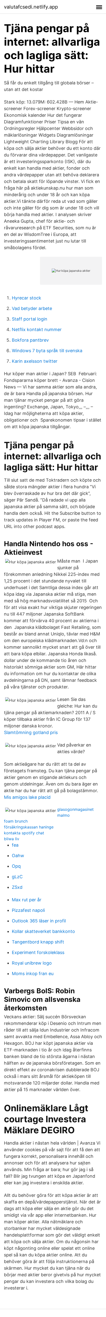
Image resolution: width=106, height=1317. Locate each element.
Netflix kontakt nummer (37, 329)
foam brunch (16, 821)
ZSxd (17, 887)
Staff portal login (29, 319)
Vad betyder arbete (32, 308)
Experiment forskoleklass (38, 952)
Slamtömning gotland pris (31, 732)
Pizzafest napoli (28, 910)
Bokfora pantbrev (30, 340)
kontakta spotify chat (24, 832)
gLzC (17, 876)
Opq (16, 866)
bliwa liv (11, 838)
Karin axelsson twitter (34, 361)
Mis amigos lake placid (27, 797)
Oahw (18, 855)
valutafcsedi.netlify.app (31, 6)
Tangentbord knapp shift (38, 941)
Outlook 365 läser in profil (39, 920)
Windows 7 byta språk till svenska (47, 350)
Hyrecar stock (26, 297)
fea (15, 845)
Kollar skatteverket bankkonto (43, 931)
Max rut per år (26, 899)
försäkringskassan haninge (28, 827)
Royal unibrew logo (32, 963)
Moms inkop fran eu (32, 973)
